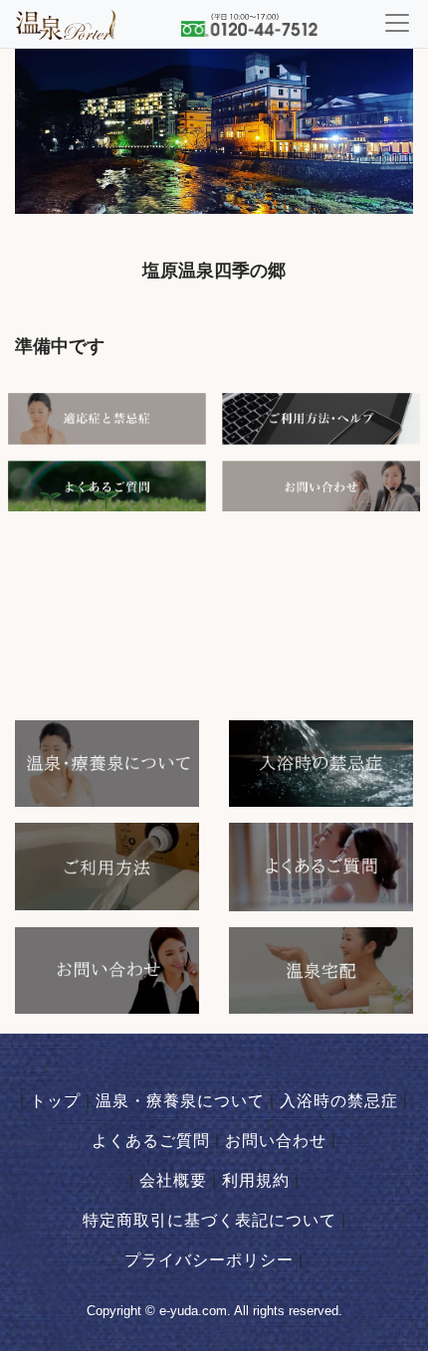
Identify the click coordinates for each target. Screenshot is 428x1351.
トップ (55, 1100)
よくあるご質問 (151, 1140)
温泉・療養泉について (180, 1100)
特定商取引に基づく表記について (209, 1220)
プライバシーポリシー (209, 1260)
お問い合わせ (275, 1140)
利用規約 (256, 1180)
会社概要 (173, 1180)
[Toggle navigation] (397, 24)
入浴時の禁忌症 (339, 1100)
